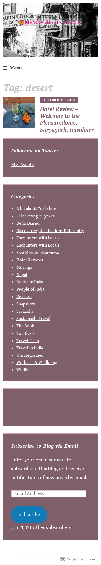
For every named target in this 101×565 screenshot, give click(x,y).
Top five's (25, 333)
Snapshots (26, 304)
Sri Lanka (24, 311)
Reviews (24, 296)
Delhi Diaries (28, 223)
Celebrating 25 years (35, 216)
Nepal (21, 274)
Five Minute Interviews (37, 252)
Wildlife (23, 370)
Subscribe (29, 515)
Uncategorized (29, 355)
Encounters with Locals (38, 238)
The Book (25, 326)
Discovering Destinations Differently (50, 230)
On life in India (29, 282)
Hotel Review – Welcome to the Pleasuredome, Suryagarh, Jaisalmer (67, 119)
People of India (30, 289)
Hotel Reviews (29, 260)
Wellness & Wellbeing (36, 362)
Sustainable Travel (33, 318)
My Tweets (22, 165)
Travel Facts (27, 340)
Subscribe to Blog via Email (44, 446)
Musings (24, 267)
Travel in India (29, 348)
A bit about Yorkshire (36, 208)
